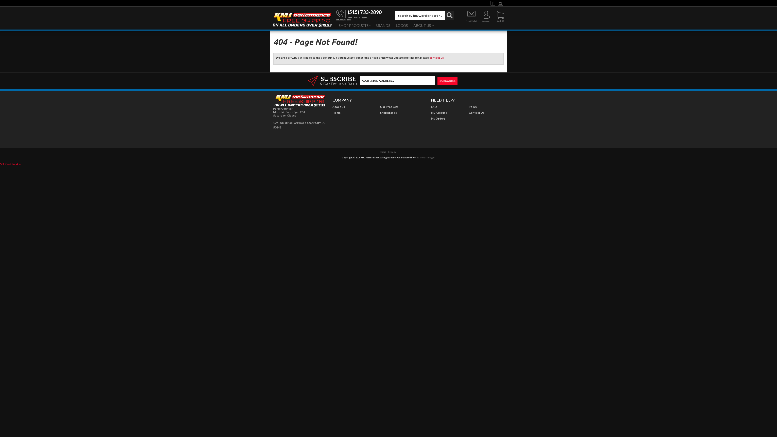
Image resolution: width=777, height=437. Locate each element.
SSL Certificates (10, 164)
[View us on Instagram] (500, 3)
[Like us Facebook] (492, 3)
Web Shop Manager (424, 157)
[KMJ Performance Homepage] (302, 19)
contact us (436, 57)
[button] (424, 15)
